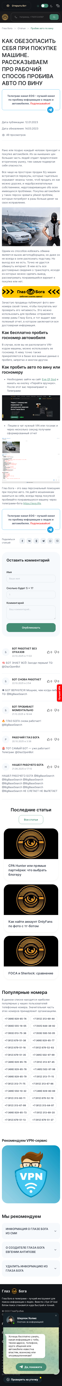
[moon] (51, 6)
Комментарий (15, 602)
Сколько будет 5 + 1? (20, 588)
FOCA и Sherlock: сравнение (30, 973)
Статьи (21, 28)
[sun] (38, 6)
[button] (56, 1315)
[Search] (54, 17)
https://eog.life (32, 503)
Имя (9, 572)
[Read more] (31, 843)
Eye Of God (49, 379)
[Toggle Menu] (57, 6)
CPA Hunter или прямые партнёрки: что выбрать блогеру (27, 870)
